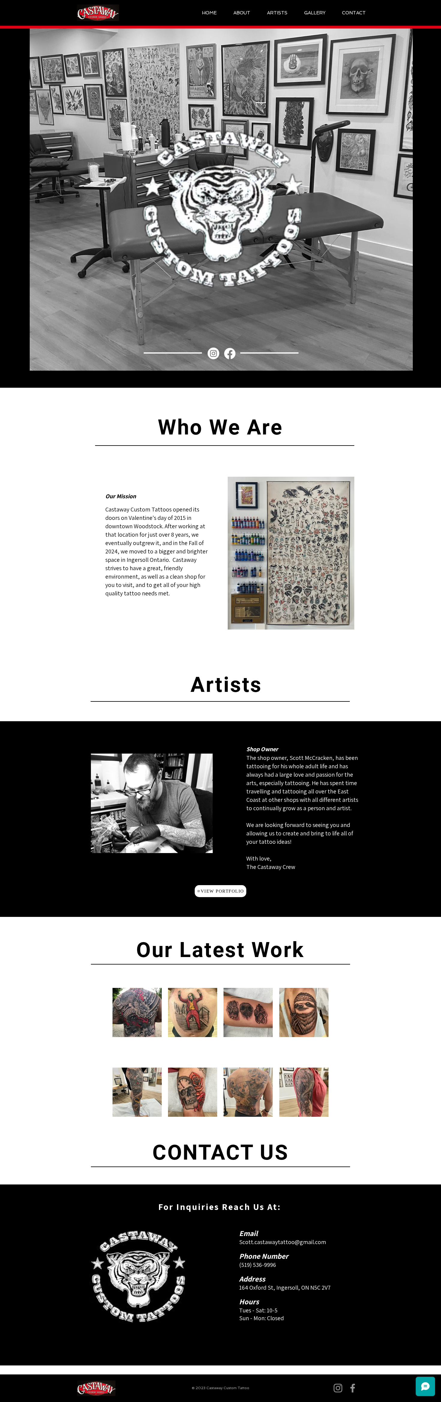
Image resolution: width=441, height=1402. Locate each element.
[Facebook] (229, 353)
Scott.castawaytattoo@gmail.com (282, 1242)
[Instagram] (213, 353)
